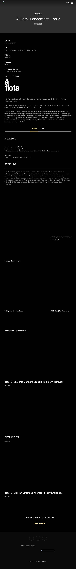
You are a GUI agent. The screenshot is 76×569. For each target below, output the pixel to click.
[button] (69, 3)
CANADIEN (38, 14)
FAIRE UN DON (39, 523)
